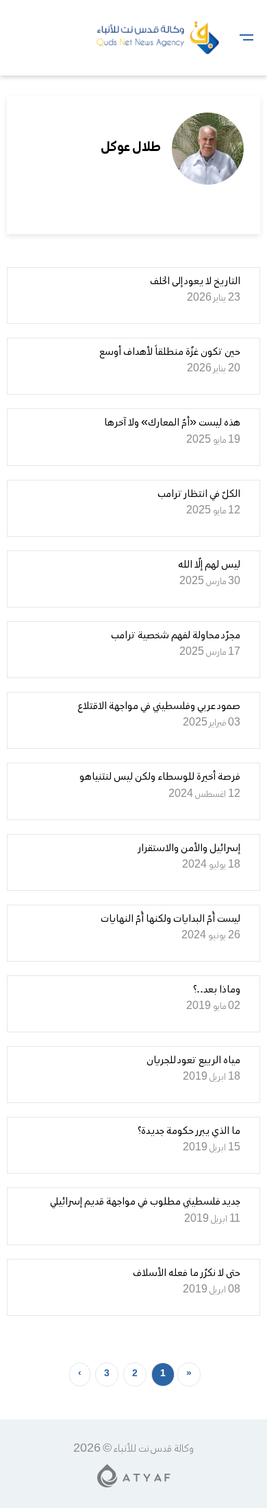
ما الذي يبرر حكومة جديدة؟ (189, 1131)
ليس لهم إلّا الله (209, 565)
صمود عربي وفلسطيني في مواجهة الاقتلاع (158, 706)
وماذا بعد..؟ (216, 990)
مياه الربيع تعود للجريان (193, 1060)
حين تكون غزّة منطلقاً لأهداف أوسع (169, 352)
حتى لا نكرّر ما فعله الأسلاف (186, 1273)
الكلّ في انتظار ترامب (198, 494)
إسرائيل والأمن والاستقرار (189, 848)
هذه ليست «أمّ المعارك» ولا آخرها (172, 423)
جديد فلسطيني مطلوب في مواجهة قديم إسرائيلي (145, 1202)
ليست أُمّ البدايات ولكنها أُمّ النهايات (170, 919)
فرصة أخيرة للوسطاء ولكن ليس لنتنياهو (159, 777)
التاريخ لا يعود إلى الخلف (195, 281)
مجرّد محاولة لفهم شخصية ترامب (175, 635)
